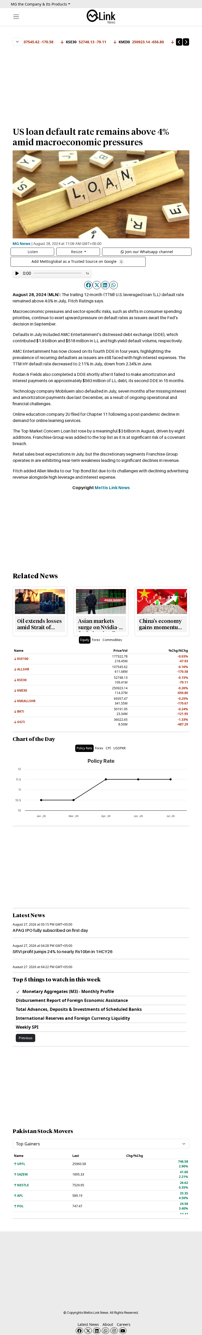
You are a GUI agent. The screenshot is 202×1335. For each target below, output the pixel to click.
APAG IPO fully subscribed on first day (50, 930)
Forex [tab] (96, 640)
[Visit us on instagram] (114, 1330)
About (108, 1324)
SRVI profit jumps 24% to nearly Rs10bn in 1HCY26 (63, 951)
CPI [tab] (108, 748)
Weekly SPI (27, 1027)
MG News (22, 243)
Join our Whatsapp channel (149, 251)
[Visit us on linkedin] (96, 1330)
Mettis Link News (112, 487)
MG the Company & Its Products (39, 4)
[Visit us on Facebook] (79, 1330)
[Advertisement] (101, 83)
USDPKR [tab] (119, 748)
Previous (25, 1037)
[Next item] (186, 42)
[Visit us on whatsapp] (105, 1330)
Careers (123, 1324)
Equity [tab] (84, 640)
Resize (77, 251)
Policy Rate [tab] (84, 748)
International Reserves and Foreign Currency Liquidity (73, 1018)
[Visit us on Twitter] (88, 1330)
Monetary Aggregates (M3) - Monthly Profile (67, 991)
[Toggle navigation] (16, 16)
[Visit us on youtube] (123, 1330)
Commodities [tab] (112, 640)
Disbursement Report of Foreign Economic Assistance (72, 1000)
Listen (33, 251)
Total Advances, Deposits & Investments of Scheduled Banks (79, 1009)
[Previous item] (179, 42)
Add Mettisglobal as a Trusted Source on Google (75, 261)
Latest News (88, 1324)
